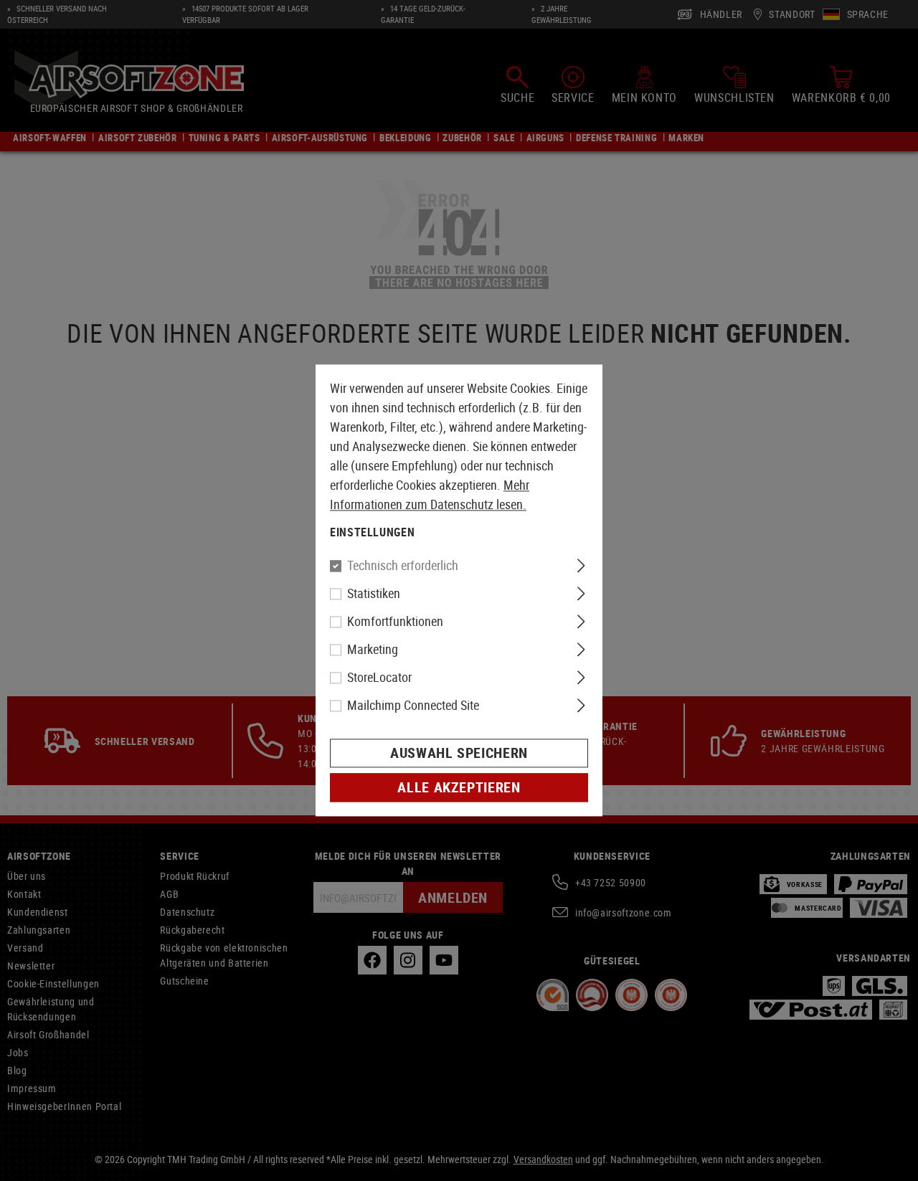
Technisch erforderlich (402, 565)
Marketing (372, 649)
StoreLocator (379, 677)
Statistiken (373, 593)
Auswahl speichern (459, 753)
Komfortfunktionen (395, 621)
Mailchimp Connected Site (413, 705)
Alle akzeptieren (458, 787)
